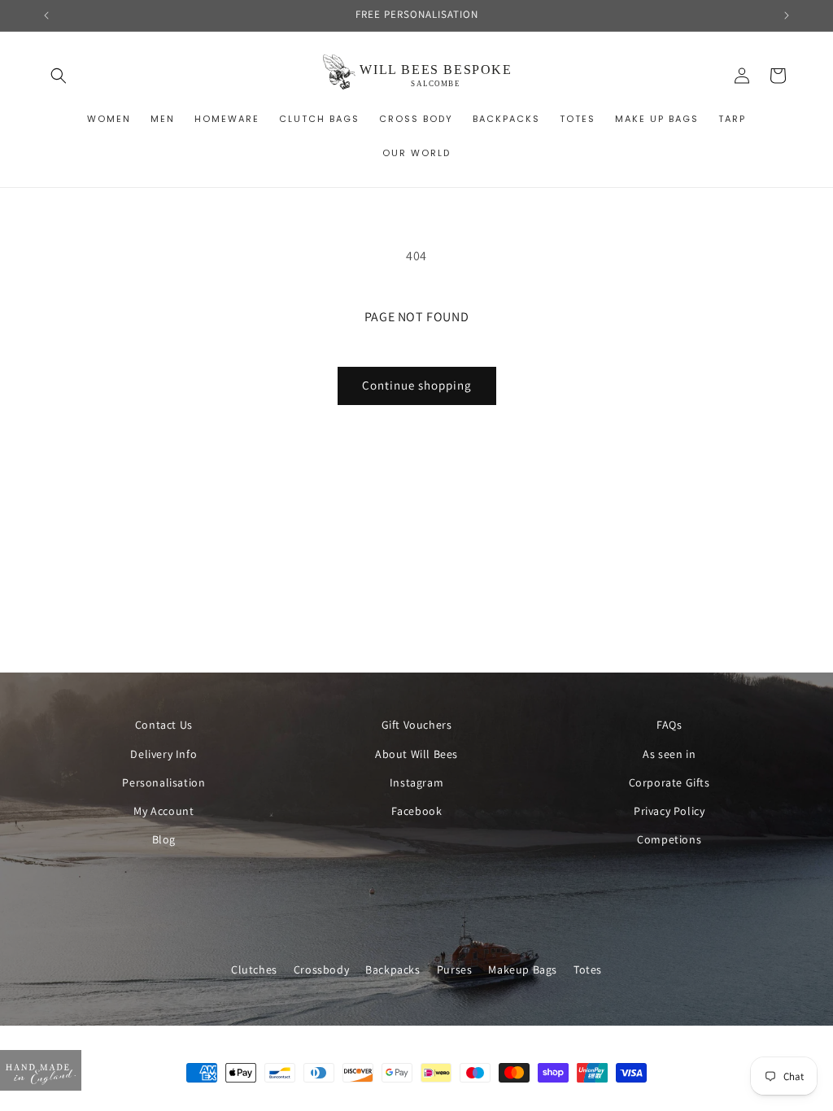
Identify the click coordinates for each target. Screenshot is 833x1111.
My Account (163, 811)
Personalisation (163, 782)
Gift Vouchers (417, 724)
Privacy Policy (669, 811)
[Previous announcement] (46, 15)
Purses (455, 969)
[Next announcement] (787, 15)
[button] (58, 76)
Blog (164, 839)
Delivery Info (163, 754)
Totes (588, 969)
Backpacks (392, 969)
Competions (669, 839)
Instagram (416, 782)
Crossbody (321, 969)
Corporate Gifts (669, 782)
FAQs (669, 724)
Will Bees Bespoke (433, 1103)
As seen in (669, 754)
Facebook (417, 811)
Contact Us (164, 724)
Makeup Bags (522, 969)
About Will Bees (416, 754)
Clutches (254, 969)
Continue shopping (417, 385)
